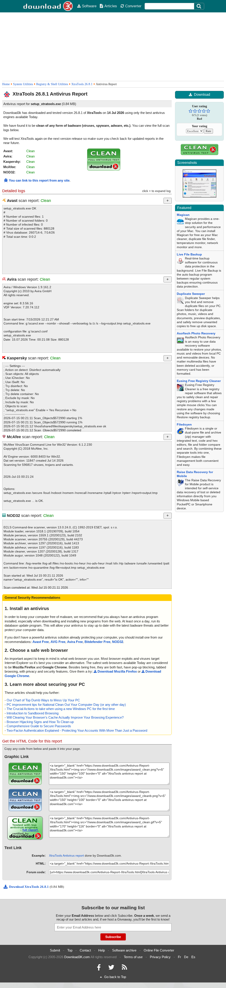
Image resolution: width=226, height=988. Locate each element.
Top (69, 950)
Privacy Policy (160, 957)
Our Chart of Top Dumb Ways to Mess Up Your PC (43, 700)
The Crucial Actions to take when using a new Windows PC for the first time (61, 709)
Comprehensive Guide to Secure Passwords (39, 726)
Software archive (124, 950)
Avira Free (75, 642)
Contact (85, 950)
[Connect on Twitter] (111, 968)
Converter (133, 6)
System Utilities (23, 84)
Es (193, 957)
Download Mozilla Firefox (117, 671)
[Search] (199, 6)
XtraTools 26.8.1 (81, 84)
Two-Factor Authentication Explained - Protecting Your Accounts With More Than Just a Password (77, 730)
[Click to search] (199, 6)
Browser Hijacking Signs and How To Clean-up (40, 722)
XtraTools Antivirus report (66, 855)
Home (6, 84)
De (186, 957)
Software (89, 6)
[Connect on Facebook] (99, 968)
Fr (179, 957)
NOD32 (117, 642)
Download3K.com (77, 957)
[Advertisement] (113, 47)
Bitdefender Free (97, 642)
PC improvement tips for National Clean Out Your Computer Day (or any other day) (66, 704)
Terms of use (133, 957)
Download (202, 94)
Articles (110, 6)
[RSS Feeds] (124, 968)
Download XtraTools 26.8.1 (29, 886)
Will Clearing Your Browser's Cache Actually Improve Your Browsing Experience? (65, 717)
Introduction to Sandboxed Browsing (32, 713)
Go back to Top (115, 977)
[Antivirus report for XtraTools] (103, 169)
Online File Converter (159, 950)
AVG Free (58, 642)
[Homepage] (48, 6)
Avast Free (40, 642)
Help (101, 950)
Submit (55, 950)
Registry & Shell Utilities (52, 84)
